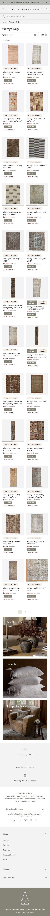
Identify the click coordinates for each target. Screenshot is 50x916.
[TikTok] (19, 820)
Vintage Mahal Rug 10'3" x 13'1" (13, 260)
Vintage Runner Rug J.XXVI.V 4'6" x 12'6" (11, 496)
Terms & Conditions (12, 909)
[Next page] (30, 612)
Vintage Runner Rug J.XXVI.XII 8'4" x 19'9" (11, 589)
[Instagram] (14, 820)
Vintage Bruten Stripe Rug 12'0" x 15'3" (12, 213)
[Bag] (46, 9)
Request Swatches (10, 855)
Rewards (6, 850)
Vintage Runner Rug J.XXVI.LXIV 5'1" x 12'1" (11, 354)
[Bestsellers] (25, 678)
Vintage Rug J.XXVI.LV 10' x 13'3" (36, 449)
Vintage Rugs (14, 22)
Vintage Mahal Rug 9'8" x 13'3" (36, 213)
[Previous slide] (3, 2)
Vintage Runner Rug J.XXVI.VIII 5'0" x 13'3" (35, 308)
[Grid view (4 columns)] (43, 35)
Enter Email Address (14, 806)
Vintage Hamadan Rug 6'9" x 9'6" (12, 166)
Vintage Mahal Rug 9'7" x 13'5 (36, 589)
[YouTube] (25, 820)
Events (6, 845)
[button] (25, 834)
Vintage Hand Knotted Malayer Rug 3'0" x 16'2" (12, 306)
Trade (5, 860)
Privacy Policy (25, 909)
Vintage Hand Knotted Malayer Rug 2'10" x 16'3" (37, 356)
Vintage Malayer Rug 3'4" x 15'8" (11, 449)
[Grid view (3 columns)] (46, 35)
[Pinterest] (31, 820)
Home (4, 22)
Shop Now (35, 2)
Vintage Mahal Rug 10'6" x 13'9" (37, 402)
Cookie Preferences (38, 909)
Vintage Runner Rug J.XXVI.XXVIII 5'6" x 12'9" (12, 120)
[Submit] (3, 16)
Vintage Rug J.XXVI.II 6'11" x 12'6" (11, 73)
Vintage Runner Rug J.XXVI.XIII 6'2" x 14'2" (35, 73)
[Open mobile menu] (3, 9)
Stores (6, 840)
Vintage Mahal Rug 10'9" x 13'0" (37, 260)
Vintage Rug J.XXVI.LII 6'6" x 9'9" (36, 120)
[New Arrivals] (25, 636)
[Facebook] (36, 820)
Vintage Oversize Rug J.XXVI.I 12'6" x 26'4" (35, 496)
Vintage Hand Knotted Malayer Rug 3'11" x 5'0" (12, 402)
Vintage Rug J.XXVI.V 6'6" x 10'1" (35, 542)
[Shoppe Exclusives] (25, 720)
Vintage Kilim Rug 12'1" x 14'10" (37, 166)
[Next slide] (46, 2)
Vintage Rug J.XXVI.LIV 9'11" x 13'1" (12, 542)
